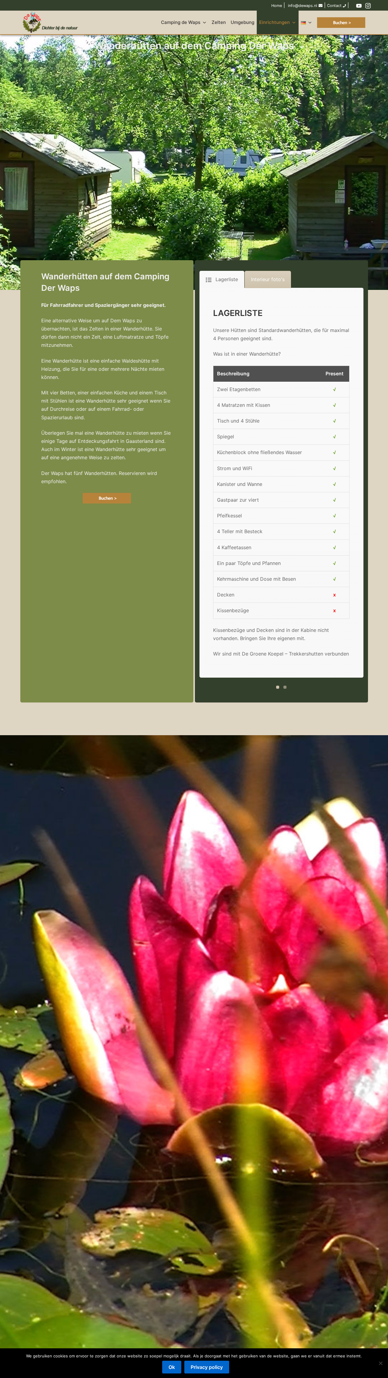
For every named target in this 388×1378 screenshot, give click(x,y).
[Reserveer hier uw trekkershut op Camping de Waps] (106, 498)
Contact (335, 5)
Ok (172, 1367)
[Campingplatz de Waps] (51, 22)
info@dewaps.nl (302, 5)
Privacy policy (207, 1367)
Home (276, 5)
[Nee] (380, 1363)
